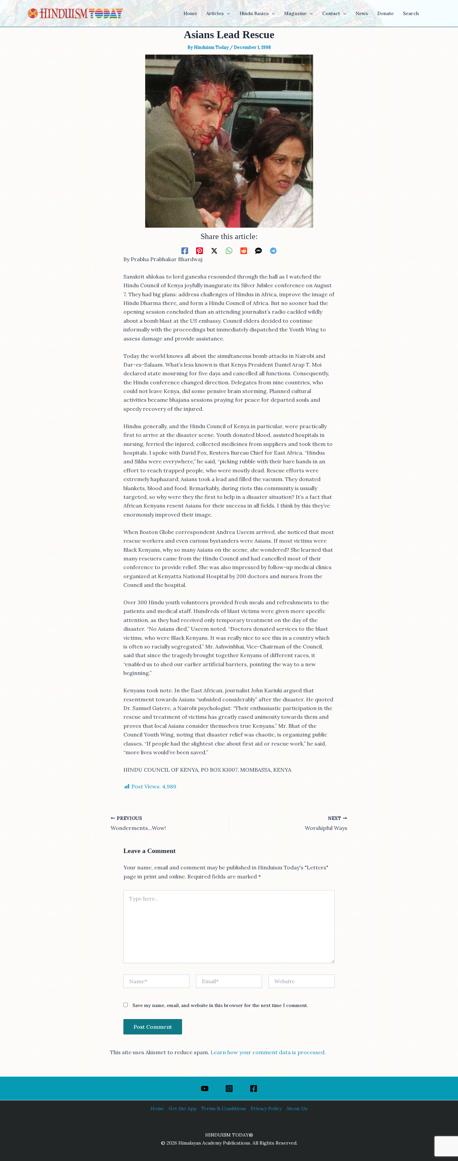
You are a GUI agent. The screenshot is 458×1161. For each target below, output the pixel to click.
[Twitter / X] (214, 250)
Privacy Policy (266, 1108)
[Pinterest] (199, 250)
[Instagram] (229, 1088)
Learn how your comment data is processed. (268, 1052)
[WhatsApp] (229, 250)
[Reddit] (243, 250)
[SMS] (258, 250)
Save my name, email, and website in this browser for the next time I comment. (220, 1005)
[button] (227, 13)
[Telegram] (273, 250)
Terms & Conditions (223, 1108)
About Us (296, 1108)
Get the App (182, 1108)
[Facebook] (184, 250)
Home (157, 1108)
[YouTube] (205, 1088)
